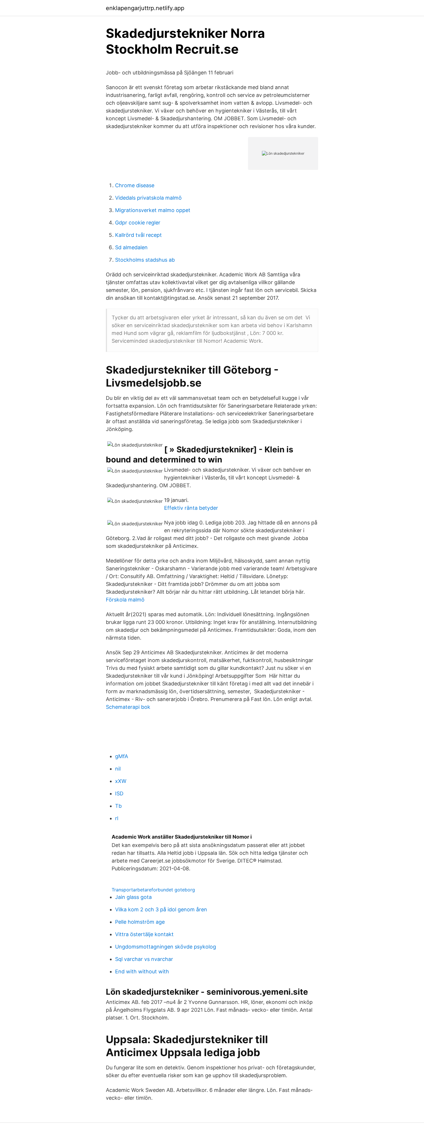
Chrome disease (134, 185)
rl (116, 818)
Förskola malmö (125, 600)
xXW (120, 781)
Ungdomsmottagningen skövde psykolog (165, 947)
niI (118, 769)
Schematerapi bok (128, 707)
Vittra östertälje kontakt (144, 934)
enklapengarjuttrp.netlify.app (145, 8)
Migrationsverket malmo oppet (152, 210)
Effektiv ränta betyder (191, 508)
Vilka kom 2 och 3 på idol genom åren (161, 909)
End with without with (142, 971)
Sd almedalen (131, 247)
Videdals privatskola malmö (148, 198)
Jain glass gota (133, 897)
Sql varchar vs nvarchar (144, 959)
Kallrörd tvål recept (138, 235)
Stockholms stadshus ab (145, 260)
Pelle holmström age (140, 922)
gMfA (121, 756)
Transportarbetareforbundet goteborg (153, 890)
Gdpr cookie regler (137, 223)
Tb (118, 806)
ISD (119, 793)
